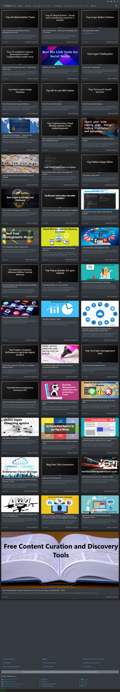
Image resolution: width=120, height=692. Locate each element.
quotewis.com (11, 686)
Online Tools (47, 5)
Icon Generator (87, 666)
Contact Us (45, 679)
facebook (86, 679)
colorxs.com (10, 679)
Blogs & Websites (38, 5)
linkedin (85, 681)
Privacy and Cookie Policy (49, 684)
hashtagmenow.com (14, 684)
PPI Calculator (7, 663)
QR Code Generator (48, 666)
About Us (44, 681)
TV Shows (86, 5)
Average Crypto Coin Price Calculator (93, 659)
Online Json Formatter (49, 663)
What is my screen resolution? (11, 666)
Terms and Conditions (48, 686)
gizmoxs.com (9, 681)
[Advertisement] (54, 628)
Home (2, 690)
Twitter (85, 686)
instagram (86, 684)
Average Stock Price (9, 659)
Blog (45, 659)
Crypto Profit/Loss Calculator (91, 663)
